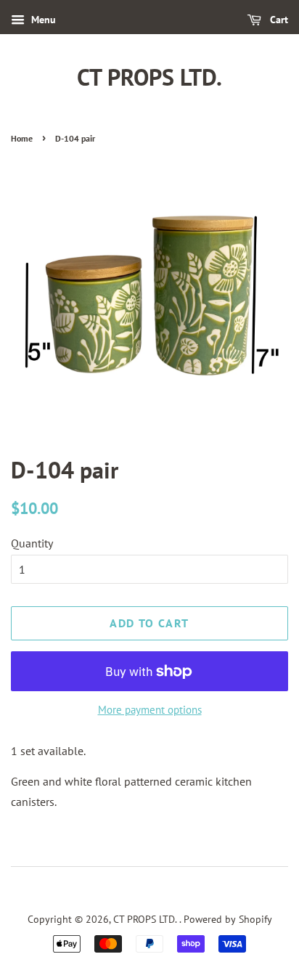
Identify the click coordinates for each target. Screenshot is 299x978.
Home (22, 138)
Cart (277, 19)
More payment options (150, 710)
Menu (42, 19)
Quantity (32, 543)
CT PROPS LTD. (149, 77)
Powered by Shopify (228, 919)
